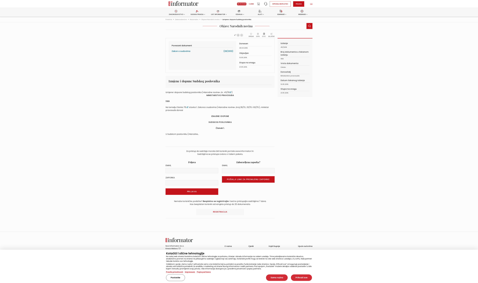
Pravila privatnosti (174, 272)
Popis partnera (204, 272)
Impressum (190, 272)
